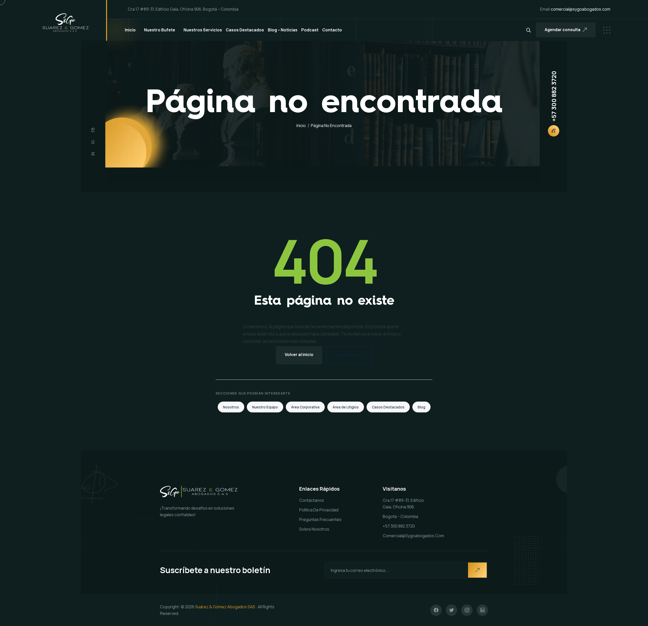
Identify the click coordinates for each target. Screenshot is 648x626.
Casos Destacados (245, 30)
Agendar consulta (562, 29)
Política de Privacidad (318, 510)
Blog (421, 407)
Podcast (309, 30)
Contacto (332, 30)
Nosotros (231, 407)
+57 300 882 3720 (553, 96)
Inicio (130, 30)
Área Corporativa (305, 407)
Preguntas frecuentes (320, 519)
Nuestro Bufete (159, 30)
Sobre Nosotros (314, 529)
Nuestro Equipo (265, 407)
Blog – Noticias (282, 30)
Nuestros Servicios (203, 30)
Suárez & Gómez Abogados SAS (225, 607)
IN (93, 153)
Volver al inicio (299, 354)
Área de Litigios (346, 407)
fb (93, 130)
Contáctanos (349, 355)
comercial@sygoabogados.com (413, 535)
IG (93, 142)
